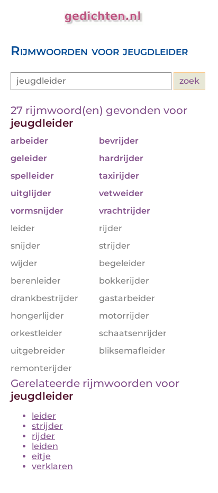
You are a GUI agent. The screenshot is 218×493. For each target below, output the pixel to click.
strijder (47, 426)
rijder (43, 436)
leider (44, 416)
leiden (45, 446)
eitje (41, 456)
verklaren (52, 466)
